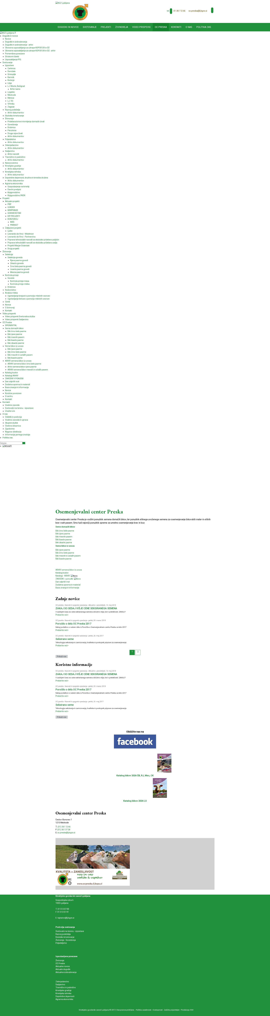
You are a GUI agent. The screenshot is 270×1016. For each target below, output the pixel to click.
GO (23, 443)
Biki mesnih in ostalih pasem (68, 556)
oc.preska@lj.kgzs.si (198, 11)
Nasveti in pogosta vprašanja (76, 605)
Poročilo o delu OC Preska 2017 (73, 623)
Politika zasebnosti (143, 1010)
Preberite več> (62, 615)
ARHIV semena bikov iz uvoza (69, 570)
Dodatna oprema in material (68, 585)
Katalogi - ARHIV (63, 576)
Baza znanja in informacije (67, 588)
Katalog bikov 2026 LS (135, 801)
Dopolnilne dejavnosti (65, 996)
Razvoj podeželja (63, 934)
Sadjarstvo (60, 984)
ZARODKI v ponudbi (65, 579)
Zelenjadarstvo (62, 981)
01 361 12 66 (179, 11)
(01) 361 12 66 (64, 827)
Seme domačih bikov (65, 527)
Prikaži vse (61, 656)
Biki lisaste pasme (63, 539)
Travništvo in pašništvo (66, 987)
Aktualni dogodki (63, 969)
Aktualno (91, 605)
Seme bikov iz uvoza (65, 546)
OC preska (60, 605)
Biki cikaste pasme (64, 542)
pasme (68, 559)
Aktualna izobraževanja (66, 972)
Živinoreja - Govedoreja (66, 940)
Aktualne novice (63, 966)
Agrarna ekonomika (64, 999)
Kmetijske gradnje (63, 990)
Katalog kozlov (62, 573)
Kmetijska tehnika (63, 993)
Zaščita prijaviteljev (171, 1010)
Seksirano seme (65, 638)
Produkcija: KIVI (187, 1010)
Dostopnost (158, 1010)
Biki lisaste (60, 559)
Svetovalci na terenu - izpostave (70, 931)
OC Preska (60, 963)
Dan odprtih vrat (63, 582)
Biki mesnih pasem (64, 536)
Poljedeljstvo (61, 943)
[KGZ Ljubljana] (63, 3)
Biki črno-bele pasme (65, 531)
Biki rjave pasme (63, 534)
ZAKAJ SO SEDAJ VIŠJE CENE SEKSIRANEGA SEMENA (86, 608)
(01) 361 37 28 (63, 829)
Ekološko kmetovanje (65, 937)
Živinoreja (60, 960)
